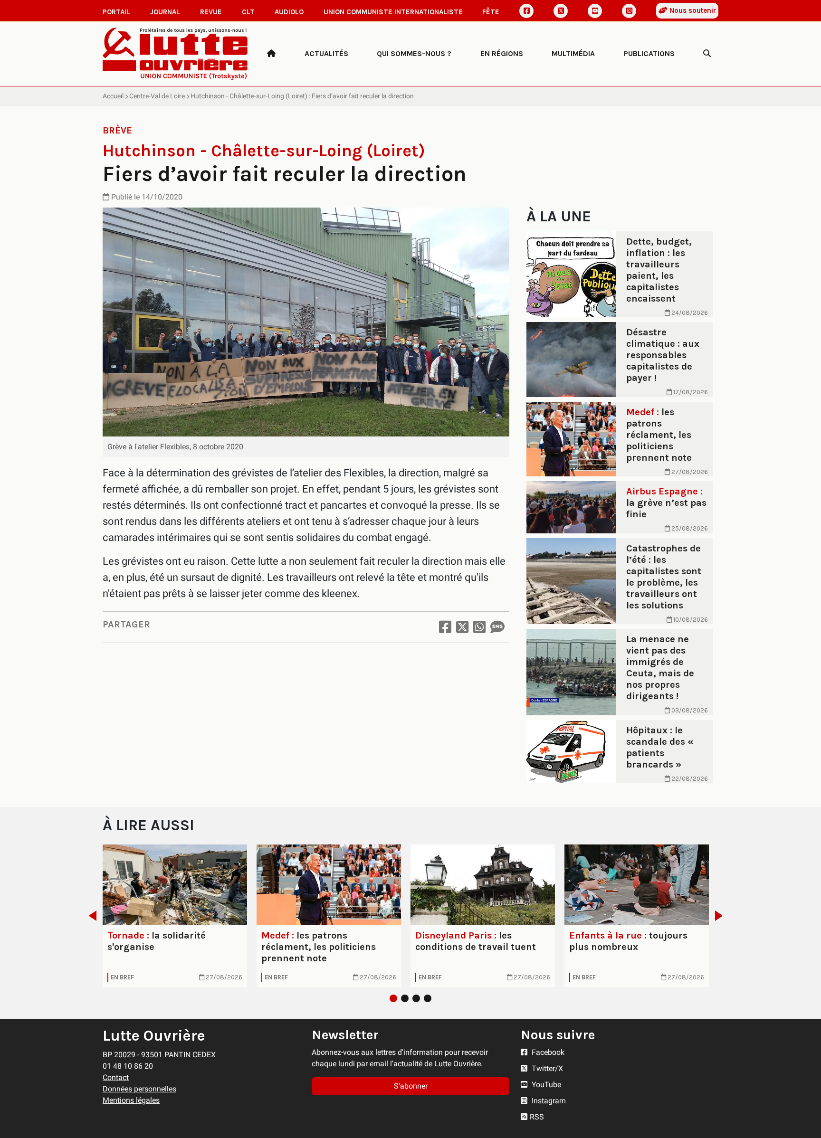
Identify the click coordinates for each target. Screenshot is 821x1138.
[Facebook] (526, 11)
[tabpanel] (175, 915)
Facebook (547, 1052)
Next (721, 915)
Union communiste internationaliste (393, 12)
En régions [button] (501, 53)
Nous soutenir (692, 10)
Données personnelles (139, 1088)
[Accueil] (271, 53)
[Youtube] (595, 11)
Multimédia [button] (573, 53)
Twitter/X (546, 1068)
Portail (116, 12)
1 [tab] (393, 998)
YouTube (545, 1084)
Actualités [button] (326, 53)
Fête (490, 12)
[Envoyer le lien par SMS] (497, 627)
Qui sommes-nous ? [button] (414, 53)
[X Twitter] (561, 11)
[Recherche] (707, 53)
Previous (90, 915)
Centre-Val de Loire (157, 96)
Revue (211, 12)
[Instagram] (629, 11)
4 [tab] (427, 998)
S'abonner (411, 1086)
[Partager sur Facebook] (445, 627)
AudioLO (289, 12)
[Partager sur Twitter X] (462, 627)
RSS (537, 1116)
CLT (248, 12)
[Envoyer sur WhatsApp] (479, 627)
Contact (116, 1077)
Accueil (113, 96)
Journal (165, 12)
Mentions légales (131, 1100)
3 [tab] (416, 998)
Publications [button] (649, 53)
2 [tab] (405, 998)
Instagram (548, 1100)
